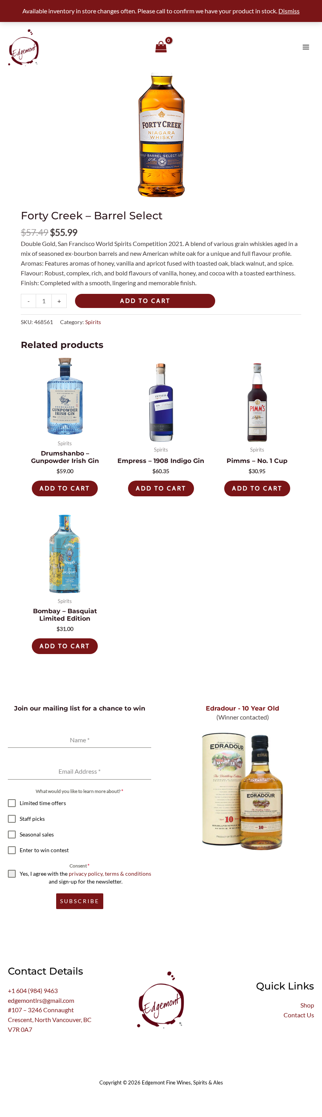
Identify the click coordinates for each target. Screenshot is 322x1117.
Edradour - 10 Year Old (242, 708)
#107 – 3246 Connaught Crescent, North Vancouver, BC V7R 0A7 (49, 1019)
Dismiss (289, 11)
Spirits (93, 322)
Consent (80, 866)
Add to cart (145, 300)
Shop (307, 1005)
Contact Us (299, 1015)
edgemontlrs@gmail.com (41, 1000)
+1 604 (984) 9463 (33, 990)
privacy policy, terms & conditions (110, 873)
